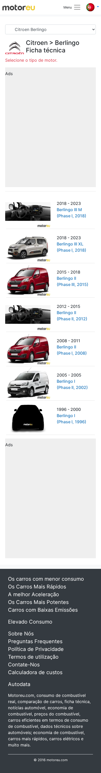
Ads (9, 73)
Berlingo (67, 42)
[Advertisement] (50, 129)
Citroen (37, 42)
